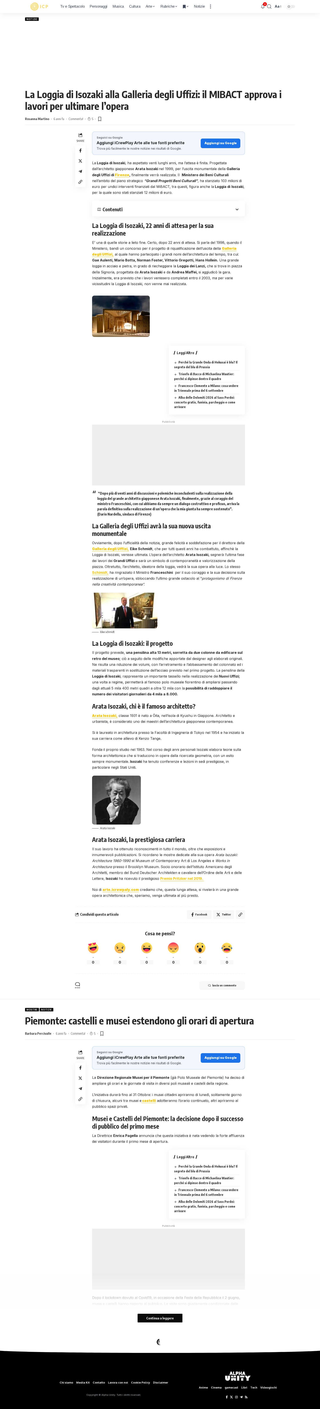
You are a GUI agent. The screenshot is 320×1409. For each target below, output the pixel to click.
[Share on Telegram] (80, 171)
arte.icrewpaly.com (121, 889)
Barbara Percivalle (38, 1033)
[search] (269, 6)
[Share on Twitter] (80, 161)
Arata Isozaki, (105, 715)
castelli (148, 1100)
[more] (210, 6)
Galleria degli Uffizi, (110, 549)
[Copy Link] (80, 182)
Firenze (122, 175)
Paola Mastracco (37, 1365)
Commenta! (76, 119)
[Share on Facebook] (80, 150)
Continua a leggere (160, 1318)
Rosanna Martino (37, 119)
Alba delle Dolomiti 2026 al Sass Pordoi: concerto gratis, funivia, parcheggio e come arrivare (204, 402)
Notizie (32, 19)
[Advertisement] (160, 54)
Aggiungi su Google (220, 143)
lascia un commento (224, 985)
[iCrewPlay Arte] (39, 6)
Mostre (32, 1009)
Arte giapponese (39, 1341)
